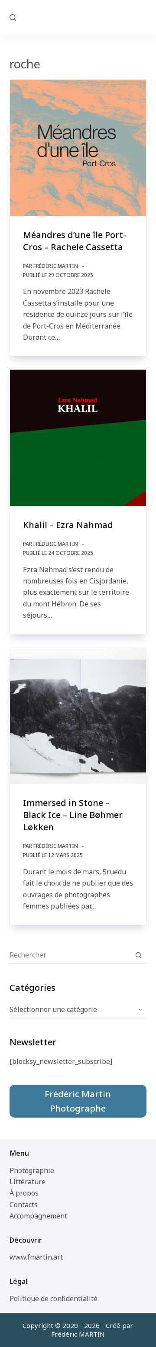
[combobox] (70, 955)
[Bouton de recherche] (138, 955)
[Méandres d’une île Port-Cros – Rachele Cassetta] (78, 148)
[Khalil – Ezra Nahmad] (78, 438)
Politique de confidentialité (54, 1298)
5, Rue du (77, 17)
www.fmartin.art (36, 1257)
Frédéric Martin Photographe (78, 1101)
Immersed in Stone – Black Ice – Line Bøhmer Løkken (73, 815)
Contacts (24, 1204)
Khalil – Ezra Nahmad (68, 525)
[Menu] (142, 17)
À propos (24, 1193)
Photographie (32, 1170)
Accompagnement (38, 1216)
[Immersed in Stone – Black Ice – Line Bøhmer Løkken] (78, 716)
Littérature (28, 1181)
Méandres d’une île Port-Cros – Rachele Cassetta (74, 241)
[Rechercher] (13, 17)
